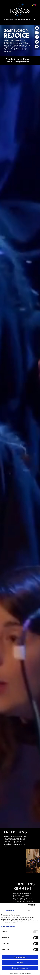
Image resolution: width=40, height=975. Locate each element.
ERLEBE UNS (15, 832)
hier (5, 846)
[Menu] (37, 28)
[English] (34, 5)
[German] (31, 5)
